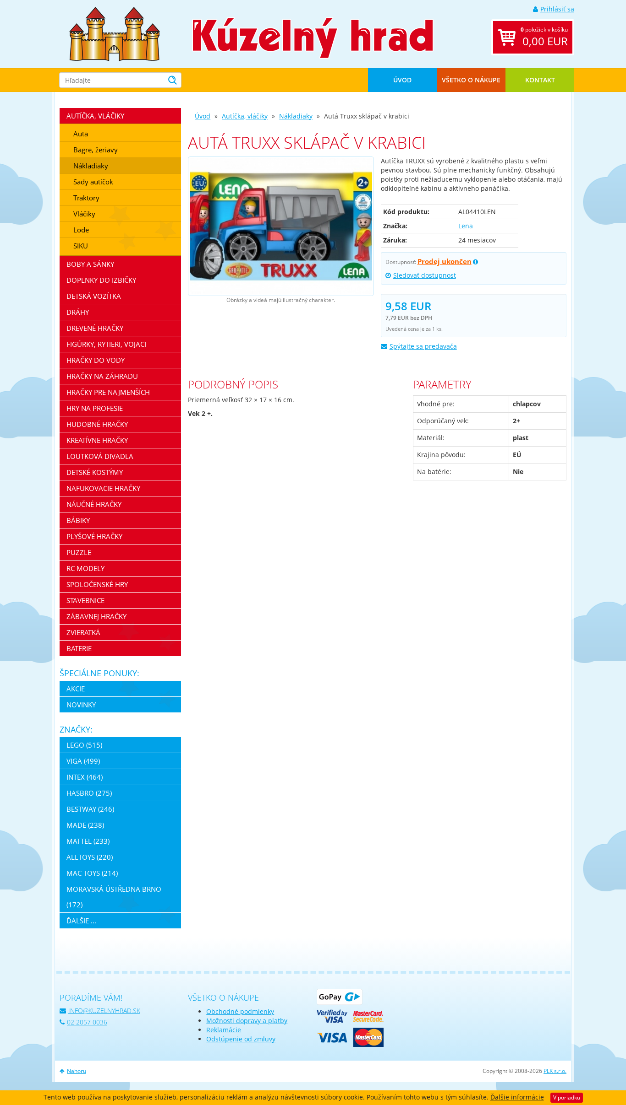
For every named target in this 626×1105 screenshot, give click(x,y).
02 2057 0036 (87, 1022)
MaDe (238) (85, 825)
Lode (81, 229)
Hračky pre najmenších (108, 392)
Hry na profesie (94, 408)
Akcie (75, 688)
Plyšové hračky (94, 536)
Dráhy (77, 312)
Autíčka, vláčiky (245, 116)
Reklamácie (223, 1029)
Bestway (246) (90, 809)
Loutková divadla (99, 456)
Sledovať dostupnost (424, 275)
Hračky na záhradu (102, 376)
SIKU (80, 245)
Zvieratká (83, 632)
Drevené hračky (94, 328)
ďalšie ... (81, 920)
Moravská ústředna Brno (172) (113, 896)
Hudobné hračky (97, 424)
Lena (465, 225)
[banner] (114, 33)
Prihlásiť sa (557, 9)
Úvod (402, 79)
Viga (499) (83, 760)
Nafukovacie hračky (103, 488)
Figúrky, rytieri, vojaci (106, 344)
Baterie (79, 648)
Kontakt (540, 79)
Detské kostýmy (94, 472)
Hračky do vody (95, 360)
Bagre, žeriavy (95, 149)
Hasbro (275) (89, 793)
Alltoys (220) (89, 857)
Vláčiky (84, 213)
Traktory (86, 197)
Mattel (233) (88, 841)
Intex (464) (84, 777)
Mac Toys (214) (92, 873)
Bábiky (78, 520)
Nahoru (76, 1070)
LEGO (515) (84, 744)
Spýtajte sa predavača (423, 346)
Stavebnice (85, 600)
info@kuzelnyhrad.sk (104, 1010)
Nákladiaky (296, 116)
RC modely (85, 568)
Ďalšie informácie (517, 1097)
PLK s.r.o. (555, 1070)
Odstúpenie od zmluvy (240, 1039)
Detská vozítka (93, 296)
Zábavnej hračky (96, 616)
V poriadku (566, 1097)
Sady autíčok (93, 181)
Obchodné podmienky (240, 1011)
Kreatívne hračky (97, 440)
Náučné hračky (93, 504)
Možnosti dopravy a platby (246, 1020)
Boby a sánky (90, 264)
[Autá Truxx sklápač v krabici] (281, 226)
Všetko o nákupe (471, 79)
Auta (80, 133)
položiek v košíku (544, 37)
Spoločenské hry (97, 584)
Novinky (81, 704)
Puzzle (78, 552)
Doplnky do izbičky (101, 280)
